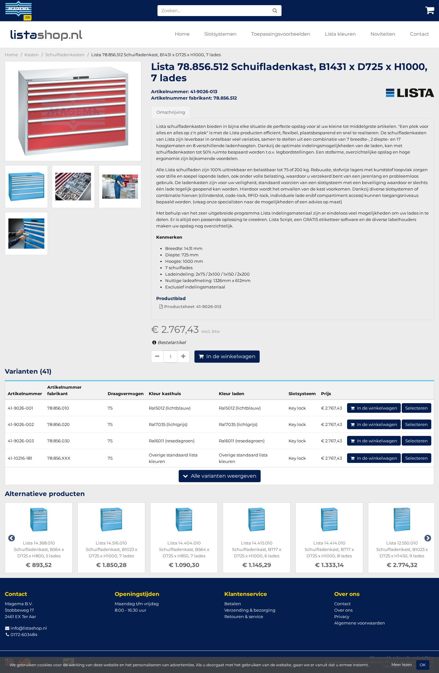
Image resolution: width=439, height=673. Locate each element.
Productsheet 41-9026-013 (192, 306)
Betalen (232, 603)
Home (182, 34)
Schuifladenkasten (65, 54)
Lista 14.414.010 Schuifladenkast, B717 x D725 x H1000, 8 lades (329, 549)
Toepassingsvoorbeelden (280, 34)
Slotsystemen (220, 34)
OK (423, 665)
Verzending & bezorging (249, 610)
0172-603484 (24, 634)
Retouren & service (243, 616)
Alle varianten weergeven (223, 476)
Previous (11, 538)
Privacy (341, 616)
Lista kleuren (340, 34)
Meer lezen (401, 664)
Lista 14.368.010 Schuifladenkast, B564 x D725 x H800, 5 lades (39, 549)
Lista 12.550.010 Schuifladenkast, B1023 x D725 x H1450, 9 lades (402, 549)
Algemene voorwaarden (359, 622)
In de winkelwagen (230, 356)
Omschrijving (171, 112)
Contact (419, 34)
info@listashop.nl (28, 628)
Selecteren (416, 408)
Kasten (31, 54)
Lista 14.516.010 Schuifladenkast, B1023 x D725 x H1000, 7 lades (111, 549)
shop (46, 34)
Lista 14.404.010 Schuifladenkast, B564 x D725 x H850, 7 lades (184, 549)
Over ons (343, 610)
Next (427, 538)
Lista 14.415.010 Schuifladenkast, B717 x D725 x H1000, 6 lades (256, 549)
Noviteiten (383, 34)
